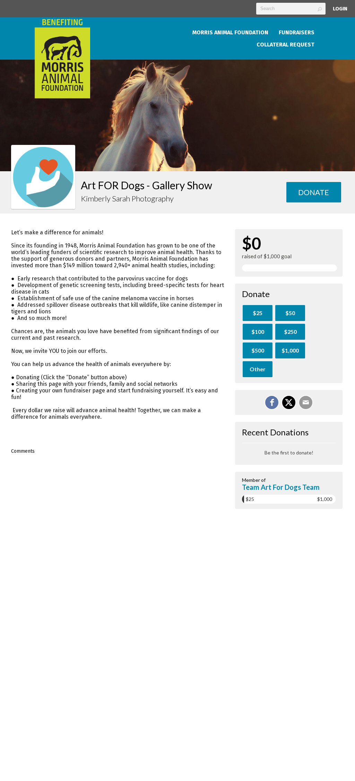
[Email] (305, 402)
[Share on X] (289, 402)
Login (340, 9)
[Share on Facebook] (272, 402)
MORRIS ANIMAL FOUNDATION (230, 32)
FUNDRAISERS (296, 32)
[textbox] (291, 9)
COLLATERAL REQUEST (285, 44)
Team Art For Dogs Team (281, 487)
